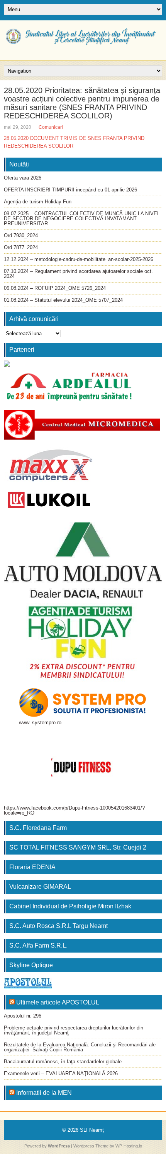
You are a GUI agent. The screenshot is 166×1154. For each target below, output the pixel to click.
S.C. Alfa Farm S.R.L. (38, 945)
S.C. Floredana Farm (38, 828)
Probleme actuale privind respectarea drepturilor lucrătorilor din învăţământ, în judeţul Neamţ (73, 1030)
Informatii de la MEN (44, 1092)
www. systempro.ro (40, 722)
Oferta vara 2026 (22, 178)
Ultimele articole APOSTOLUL (57, 1002)
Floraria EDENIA (32, 867)
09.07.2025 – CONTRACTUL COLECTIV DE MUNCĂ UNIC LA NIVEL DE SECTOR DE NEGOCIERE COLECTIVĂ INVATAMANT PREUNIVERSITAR (82, 218)
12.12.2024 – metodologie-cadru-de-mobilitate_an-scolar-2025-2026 (78, 259)
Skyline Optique (31, 965)
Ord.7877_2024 (21, 247)
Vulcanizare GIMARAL (40, 886)
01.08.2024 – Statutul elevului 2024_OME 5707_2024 (63, 300)
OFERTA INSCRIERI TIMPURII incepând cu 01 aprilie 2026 (70, 190)
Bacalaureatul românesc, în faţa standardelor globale (63, 1061)
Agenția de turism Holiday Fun (37, 202)
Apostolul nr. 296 (22, 1016)
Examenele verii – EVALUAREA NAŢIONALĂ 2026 (61, 1073)
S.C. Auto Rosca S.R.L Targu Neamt (58, 926)
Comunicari (51, 127)
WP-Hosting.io (128, 1146)
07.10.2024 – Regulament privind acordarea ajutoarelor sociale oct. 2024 (78, 273)
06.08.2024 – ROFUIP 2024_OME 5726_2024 (55, 288)
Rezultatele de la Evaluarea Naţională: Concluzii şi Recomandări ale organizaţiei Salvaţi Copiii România (80, 1047)
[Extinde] (130, 613)
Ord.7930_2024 (21, 235)
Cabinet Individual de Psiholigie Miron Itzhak (70, 906)
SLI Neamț (92, 1130)
